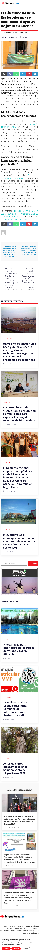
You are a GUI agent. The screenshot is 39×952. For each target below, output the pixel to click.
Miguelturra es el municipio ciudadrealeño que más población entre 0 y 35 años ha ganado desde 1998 (19, 541)
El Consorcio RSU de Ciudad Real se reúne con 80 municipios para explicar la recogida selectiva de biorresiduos (19, 414)
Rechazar (16, 948)
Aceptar (6, 948)
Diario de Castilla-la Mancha (17, 219)
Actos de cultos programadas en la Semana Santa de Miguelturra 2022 (15, 768)
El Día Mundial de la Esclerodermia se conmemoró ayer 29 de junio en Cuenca (19, 213)
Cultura (7, 758)
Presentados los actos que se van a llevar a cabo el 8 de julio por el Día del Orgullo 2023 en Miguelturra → (28, 251)
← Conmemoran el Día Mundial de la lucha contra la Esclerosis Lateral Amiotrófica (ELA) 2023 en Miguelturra (10, 251)
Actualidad (8, 339)
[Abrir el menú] (36, 4)
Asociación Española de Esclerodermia (19, 176)
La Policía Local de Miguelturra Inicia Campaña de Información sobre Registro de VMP (15, 709)
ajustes (18, 945)
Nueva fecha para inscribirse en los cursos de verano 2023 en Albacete (18, 649)
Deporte (7, 639)
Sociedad (7, 33)
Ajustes (26, 948)
